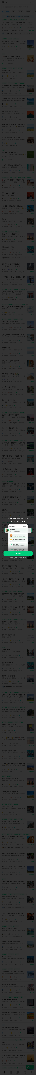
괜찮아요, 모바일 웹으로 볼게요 (18, 558)
